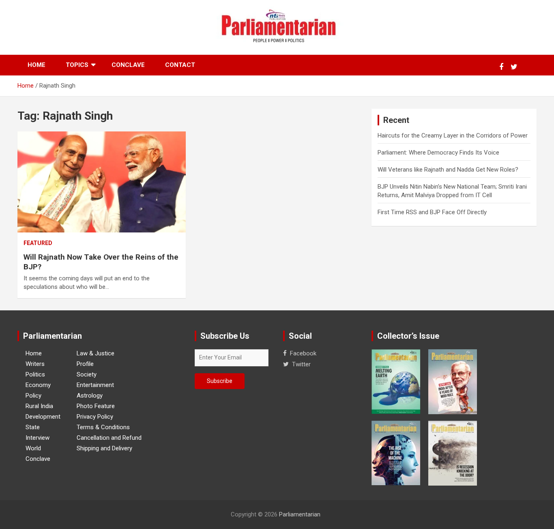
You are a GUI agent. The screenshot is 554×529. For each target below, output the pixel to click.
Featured (38, 243)
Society (87, 374)
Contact (180, 65)
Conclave (128, 65)
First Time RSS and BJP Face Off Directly (432, 212)
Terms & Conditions (103, 427)
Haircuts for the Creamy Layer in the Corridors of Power (453, 135)
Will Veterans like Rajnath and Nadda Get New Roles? (448, 169)
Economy (38, 385)
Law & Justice (95, 353)
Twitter (301, 364)
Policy (33, 395)
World (33, 448)
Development (43, 416)
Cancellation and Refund (109, 437)
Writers (35, 364)
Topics (77, 65)
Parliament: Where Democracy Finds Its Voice (438, 152)
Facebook (303, 353)
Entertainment (95, 385)
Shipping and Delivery (104, 448)
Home (36, 65)
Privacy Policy (95, 416)
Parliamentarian (299, 514)
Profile (85, 364)
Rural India (39, 406)
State (33, 427)
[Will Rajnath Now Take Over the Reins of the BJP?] (101, 182)
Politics (35, 374)
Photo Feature (96, 406)
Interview (37, 437)
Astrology (90, 395)
